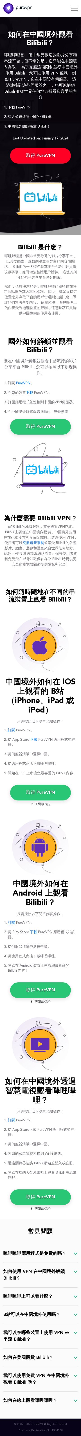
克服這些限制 (33, 543)
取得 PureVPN (40, 156)
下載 (29, 393)
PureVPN (23, 383)
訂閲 (11, 730)
